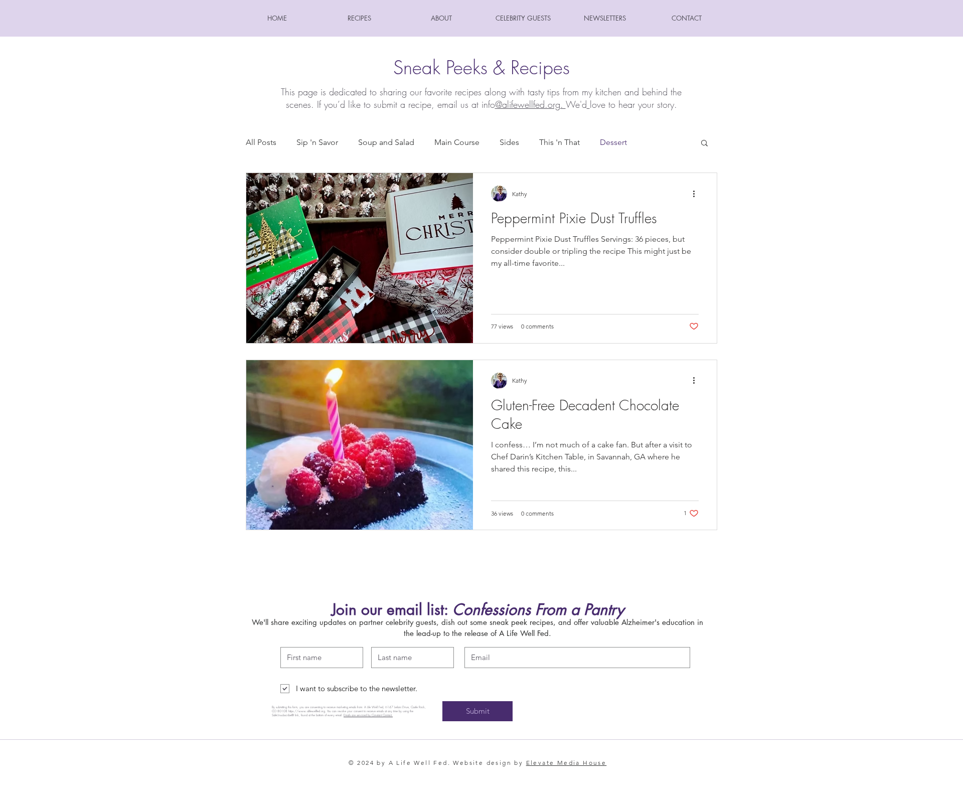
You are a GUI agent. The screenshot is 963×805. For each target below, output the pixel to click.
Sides (509, 142)
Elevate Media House (566, 762)
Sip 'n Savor (317, 142)
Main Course (456, 142)
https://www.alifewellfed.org (306, 711)
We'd (576, 104)
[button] (704, 143)
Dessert (613, 142)
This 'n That (559, 142)
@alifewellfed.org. (530, 104)
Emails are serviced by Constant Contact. (368, 715)
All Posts (261, 142)
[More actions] (697, 194)
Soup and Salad (386, 142)
